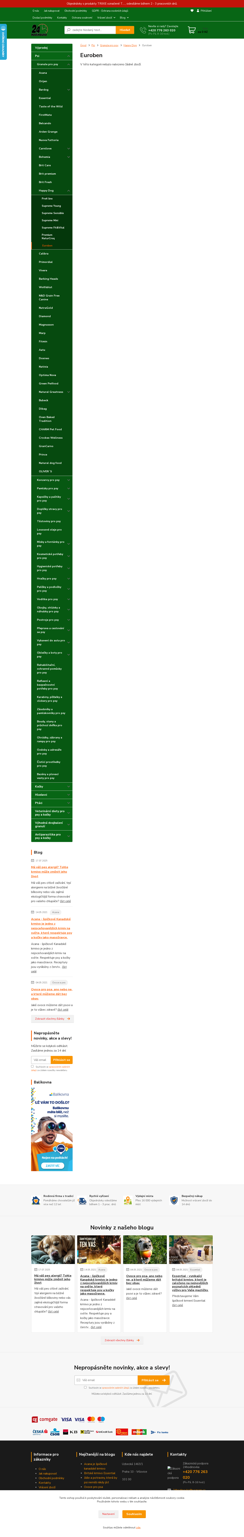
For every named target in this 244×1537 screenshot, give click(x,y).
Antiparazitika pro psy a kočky (48, 836)
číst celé (65, 901)
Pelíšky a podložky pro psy (49, 589)
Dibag (43, 409)
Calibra (43, 253)
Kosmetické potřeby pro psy (50, 556)
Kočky (39, 786)
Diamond (45, 316)
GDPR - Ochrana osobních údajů (110, 11)
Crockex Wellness (51, 438)
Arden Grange (48, 132)
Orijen (43, 81)
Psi (37, 56)
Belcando (45, 123)
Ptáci (38, 803)
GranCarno (46, 446)
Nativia (43, 367)
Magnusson (46, 325)
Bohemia (44, 157)
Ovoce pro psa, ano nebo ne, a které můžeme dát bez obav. (51, 994)
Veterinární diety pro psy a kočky (49, 813)
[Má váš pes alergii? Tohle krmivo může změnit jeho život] (53, 1249)
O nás (36, 11)
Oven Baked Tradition (47, 419)
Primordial (46, 262)
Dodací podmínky (42, 17)
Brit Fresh (45, 182)
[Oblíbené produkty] (192, 14)
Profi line (47, 198)
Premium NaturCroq (48, 236)
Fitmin (43, 341)
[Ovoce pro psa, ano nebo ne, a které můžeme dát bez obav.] (145, 1249)
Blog (122, 17)
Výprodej (41, 48)
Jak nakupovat (51, 11)
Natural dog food (50, 463)
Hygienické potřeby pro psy (49, 568)
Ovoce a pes (59, 982)
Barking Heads (48, 279)
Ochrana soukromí (82, 17)
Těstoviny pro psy (49, 521)
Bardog (43, 90)
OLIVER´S (45, 471)
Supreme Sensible (53, 213)
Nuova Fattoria (49, 140)
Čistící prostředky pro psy (48, 764)
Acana (43, 73)
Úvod (83, 45)
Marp (42, 333)
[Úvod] (46, 30)
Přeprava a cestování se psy (50, 630)
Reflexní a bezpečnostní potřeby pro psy (47, 684)
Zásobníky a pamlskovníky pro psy (51, 711)
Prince (43, 454)
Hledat (125, 30)
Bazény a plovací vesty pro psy (48, 776)
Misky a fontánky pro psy (50, 544)
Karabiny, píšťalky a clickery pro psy (49, 699)
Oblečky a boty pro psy (49, 654)
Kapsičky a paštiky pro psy (49, 498)
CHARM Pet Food (50, 429)
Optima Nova (47, 375)
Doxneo (44, 358)
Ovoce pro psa (93, 1487)
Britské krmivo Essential (100, 1473)
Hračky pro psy (46, 578)
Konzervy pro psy (48, 480)
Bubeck (43, 400)
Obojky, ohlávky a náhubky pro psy (48, 609)
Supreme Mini (50, 220)
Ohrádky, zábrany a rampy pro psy (49, 739)
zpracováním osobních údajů (115, 1387)
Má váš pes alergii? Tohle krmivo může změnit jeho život (49, 871)
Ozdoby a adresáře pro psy (49, 751)
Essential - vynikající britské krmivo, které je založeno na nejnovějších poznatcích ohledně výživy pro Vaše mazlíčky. (190, 1283)
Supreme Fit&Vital (53, 227)
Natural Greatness (51, 392)
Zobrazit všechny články (49, 1019)
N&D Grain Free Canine (49, 297)
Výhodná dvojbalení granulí (49, 824)
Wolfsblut (45, 287)
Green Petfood (48, 383)
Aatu (42, 350)
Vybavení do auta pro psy (51, 642)
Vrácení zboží (104, 17)
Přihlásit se (61, 1060)
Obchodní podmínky (75, 11)
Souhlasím (134, 1514)
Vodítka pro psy (47, 599)
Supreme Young (51, 206)
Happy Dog (46, 190)
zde (138, 1527)
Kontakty (62, 17)
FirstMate (45, 115)
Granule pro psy (47, 64)
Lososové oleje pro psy (49, 531)
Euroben (47, 245)
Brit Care (45, 165)
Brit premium (47, 174)
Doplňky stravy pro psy (49, 511)
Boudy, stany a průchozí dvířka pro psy (49, 725)
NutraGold (46, 308)
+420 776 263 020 (161, 30)
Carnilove (45, 148)
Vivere (43, 270)
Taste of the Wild (51, 106)
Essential (45, 98)
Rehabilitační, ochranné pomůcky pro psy (49, 668)
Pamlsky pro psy (47, 488)
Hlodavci (41, 795)
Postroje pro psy (48, 620)
